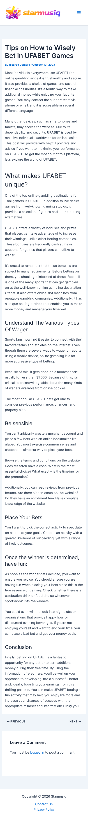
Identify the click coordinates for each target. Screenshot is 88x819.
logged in (37, 752)
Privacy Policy (44, 809)
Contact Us (44, 804)
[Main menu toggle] (78, 12)
